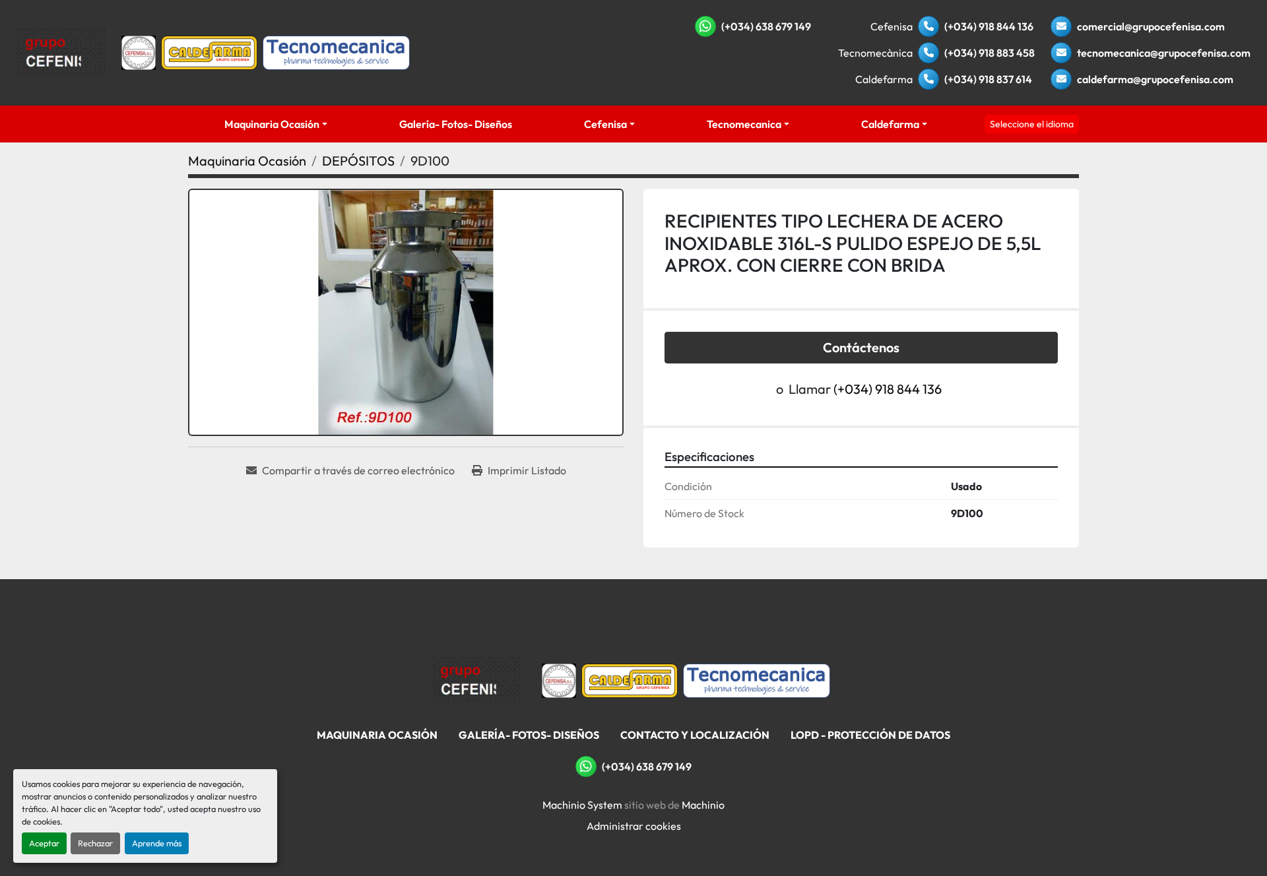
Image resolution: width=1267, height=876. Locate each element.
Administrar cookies (634, 825)
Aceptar (44, 843)
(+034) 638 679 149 (766, 26)
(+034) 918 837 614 (988, 79)
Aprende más (156, 843)
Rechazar (95, 843)
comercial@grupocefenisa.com (1151, 26)
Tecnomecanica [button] (744, 124)
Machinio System (582, 804)
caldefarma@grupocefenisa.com (1155, 79)
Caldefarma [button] (890, 124)
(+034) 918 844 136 (988, 26)
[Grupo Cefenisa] (476, 679)
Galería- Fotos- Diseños (455, 124)
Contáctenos (861, 347)
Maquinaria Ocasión (271, 124)
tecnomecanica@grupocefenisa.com (1164, 52)
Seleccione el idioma (1032, 124)
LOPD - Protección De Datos (870, 734)
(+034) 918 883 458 (989, 52)
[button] (275, 124)
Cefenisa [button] (605, 124)
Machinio (703, 804)
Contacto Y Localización (694, 734)
